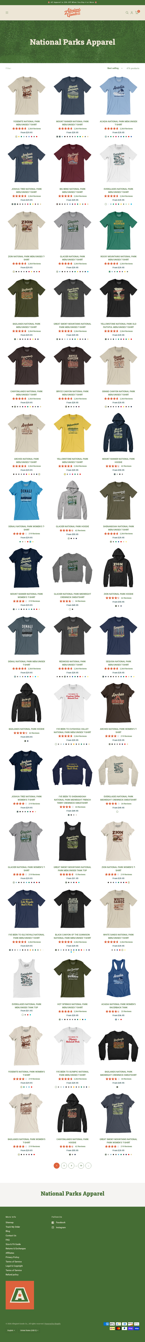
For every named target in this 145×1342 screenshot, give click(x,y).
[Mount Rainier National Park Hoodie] (118, 433)
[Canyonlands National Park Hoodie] (72, 1113)
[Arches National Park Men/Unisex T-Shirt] (26, 433)
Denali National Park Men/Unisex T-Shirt (26, 663)
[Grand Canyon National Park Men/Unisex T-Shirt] (118, 365)
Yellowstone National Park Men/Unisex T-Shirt (72, 461)
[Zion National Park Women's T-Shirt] (118, 841)
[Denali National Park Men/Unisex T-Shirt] (26, 636)
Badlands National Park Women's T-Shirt (26, 1141)
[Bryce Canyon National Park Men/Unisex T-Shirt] (72, 365)
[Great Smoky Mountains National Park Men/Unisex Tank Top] (72, 841)
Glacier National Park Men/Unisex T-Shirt (72, 258)
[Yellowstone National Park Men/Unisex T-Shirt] (72, 433)
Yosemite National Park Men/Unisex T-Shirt (26, 123)
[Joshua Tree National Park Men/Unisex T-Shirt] (26, 163)
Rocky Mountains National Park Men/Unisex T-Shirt (119, 258)
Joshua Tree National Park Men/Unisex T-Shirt (26, 191)
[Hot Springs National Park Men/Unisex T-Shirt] (72, 978)
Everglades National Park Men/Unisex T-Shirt (118, 191)
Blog (8, 1231)
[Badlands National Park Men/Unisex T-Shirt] (26, 298)
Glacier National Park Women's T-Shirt (26, 869)
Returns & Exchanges (16, 1248)
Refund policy (12, 1274)
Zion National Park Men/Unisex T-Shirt (26, 258)
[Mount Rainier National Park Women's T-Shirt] (26, 568)
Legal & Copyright (14, 1266)
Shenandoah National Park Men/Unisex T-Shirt (118, 528)
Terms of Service (14, 1261)
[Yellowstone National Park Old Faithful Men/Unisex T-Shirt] (118, 298)
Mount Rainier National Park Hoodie (118, 461)
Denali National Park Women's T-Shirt (26, 528)
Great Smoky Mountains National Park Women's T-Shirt (118, 1141)
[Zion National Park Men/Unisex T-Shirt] (26, 230)
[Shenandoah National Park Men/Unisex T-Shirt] (118, 500)
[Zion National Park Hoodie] (118, 568)
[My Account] (131, 12)
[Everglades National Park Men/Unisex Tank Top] (26, 978)
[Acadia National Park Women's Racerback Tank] (118, 978)
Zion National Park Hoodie (118, 594)
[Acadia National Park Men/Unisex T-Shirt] (118, 95)
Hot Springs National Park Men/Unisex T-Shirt (72, 1006)
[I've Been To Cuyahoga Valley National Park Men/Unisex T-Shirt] (72, 703)
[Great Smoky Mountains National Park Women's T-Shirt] (118, 1113)
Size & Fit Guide (13, 1244)
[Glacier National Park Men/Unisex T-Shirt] (72, 230)
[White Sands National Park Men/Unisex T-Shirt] (118, 909)
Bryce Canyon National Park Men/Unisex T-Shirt (72, 393)
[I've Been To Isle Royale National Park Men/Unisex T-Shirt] (26, 909)
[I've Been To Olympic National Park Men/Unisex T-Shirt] (72, 1046)
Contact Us (11, 1235)
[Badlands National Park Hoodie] (26, 703)
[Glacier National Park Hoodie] (72, 500)
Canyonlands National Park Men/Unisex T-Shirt (26, 393)
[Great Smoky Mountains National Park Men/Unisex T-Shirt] (72, 298)
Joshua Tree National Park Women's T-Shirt (26, 798)
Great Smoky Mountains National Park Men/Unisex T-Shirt (72, 325)
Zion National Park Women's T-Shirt (118, 869)
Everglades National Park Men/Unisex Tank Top (26, 1006)
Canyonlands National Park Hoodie (72, 1141)
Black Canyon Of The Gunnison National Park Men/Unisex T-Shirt (72, 936)
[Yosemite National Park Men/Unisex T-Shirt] (26, 95)
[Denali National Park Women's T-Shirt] (26, 500)
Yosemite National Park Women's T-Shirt (26, 1073)
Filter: (8, 68)
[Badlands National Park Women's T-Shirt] (26, 1113)
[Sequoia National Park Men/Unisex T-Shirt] (118, 636)
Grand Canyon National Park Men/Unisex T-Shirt (118, 393)
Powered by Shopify (52, 1324)
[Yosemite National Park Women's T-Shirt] (26, 1046)
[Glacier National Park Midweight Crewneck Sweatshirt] (72, 568)
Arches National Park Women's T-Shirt (118, 731)
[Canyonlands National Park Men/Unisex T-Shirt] (26, 365)
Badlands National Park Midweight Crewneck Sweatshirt (118, 1073)
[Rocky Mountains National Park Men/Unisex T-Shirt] (118, 230)
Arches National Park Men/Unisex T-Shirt (26, 461)
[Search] (127, 12)
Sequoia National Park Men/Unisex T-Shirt (118, 663)
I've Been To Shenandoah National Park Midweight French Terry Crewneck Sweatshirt (72, 799)
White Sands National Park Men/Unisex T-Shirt (118, 936)
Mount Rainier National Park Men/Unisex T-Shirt (72, 123)
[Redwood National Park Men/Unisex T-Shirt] (72, 636)
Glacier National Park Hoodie (72, 526)
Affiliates (10, 1253)
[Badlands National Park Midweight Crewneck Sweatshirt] (118, 1046)
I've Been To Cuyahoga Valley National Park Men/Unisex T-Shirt (72, 731)
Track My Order (13, 1227)
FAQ (7, 1240)
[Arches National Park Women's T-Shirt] (118, 703)
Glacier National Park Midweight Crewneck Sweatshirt (72, 596)
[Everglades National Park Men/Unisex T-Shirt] (118, 163)
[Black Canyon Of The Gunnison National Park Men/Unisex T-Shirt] (72, 909)
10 (81, 1166)
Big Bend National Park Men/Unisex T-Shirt (72, 191)
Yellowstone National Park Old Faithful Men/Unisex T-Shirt (118, 325)
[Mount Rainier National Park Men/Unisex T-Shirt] (72, 95)
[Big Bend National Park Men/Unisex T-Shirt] (72, 163)
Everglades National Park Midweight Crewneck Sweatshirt (118, 798)
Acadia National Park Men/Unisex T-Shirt (118, 123)
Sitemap (9, 1222)
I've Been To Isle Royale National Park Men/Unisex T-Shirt (26, 936)
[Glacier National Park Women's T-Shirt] (26, 841)
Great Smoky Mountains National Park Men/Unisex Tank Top (72, 869)
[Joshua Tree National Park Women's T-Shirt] (26, 770)
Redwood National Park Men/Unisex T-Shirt (72, 663)
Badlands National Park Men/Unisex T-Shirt (26, 325)
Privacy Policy (12, 1257)
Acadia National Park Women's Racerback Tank (118, 1006)
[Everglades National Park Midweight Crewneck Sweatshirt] (118, 770)
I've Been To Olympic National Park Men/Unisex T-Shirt (72, 1073)
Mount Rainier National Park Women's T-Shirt (26, 596)
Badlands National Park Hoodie (26, 729)
